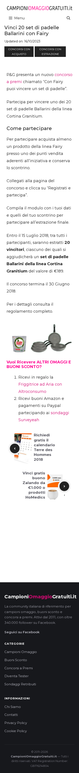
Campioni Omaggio (20, 652)
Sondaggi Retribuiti (20, 684)
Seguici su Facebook (22, 632)
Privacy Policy (15, 723)
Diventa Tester (16, 676)
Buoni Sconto (15, 660)
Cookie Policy (15, 731)
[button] (68, 18)
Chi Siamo (12, 707)
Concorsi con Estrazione (50, 51)
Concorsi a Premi (18, 668)
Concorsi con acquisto (19, 51)
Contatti (11, 715)
